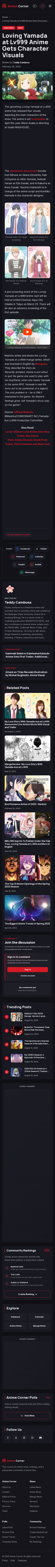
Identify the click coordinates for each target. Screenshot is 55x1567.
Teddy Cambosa (21, 62)
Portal (5, 1560)
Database (15, 1317)
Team (4, 1511)
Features (34, 1511)
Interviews (34, 1506)
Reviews (34, 1501)
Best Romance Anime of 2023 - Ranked (25, 804)
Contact (5, 1492)
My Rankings (36, 1541)
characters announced (23, 171)
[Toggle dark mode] (35, 6)
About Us (6, 1487)
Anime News (9, 28)
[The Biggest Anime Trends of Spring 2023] (27, 908)
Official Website (23, 412)
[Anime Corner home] (16, 6)
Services (6, 1506)
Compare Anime (9, 1541)
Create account (28, 976)
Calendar (39, 1317)
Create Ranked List (38, 1532)
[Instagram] (24, 1438)
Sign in (28, 969)
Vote (48, 1397)
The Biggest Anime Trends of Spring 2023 (27, 923)
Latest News (35, 1487)
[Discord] (40, 1438)
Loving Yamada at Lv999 (18, 534)
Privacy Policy (8, 1501)
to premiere (38, 119)
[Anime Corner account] (42, 6)
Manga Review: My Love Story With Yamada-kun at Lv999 (23, 765)
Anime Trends (8, 1537)
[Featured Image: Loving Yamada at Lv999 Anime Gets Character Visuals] (27, 85)
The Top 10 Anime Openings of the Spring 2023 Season (27, 885)
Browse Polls (8, 1532)
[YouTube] (32, 1438)
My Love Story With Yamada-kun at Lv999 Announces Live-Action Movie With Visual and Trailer (27, 724)
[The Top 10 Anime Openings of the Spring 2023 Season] (27, 868)
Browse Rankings (38, 1527)
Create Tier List (37, 1537)
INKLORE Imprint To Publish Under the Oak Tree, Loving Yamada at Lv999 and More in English (27, 843)
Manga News (39, 1326)
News (20, 28)
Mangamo (41, 364)
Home (5, 17)
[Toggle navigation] (50, 6)
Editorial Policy (9, 1496)
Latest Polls (7, 1527)
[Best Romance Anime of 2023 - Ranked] (27, 788)
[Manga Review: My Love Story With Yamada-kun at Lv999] (27, 748)
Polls (13, 1560)
